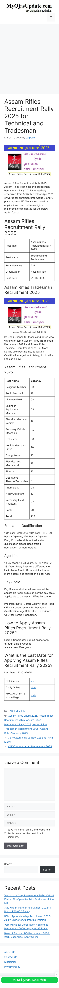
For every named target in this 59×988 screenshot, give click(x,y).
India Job (19, 711)
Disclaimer (10, 961)
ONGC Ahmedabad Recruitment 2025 (30, 746)
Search (8, 864)
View (34, 681)
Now (33, 687)
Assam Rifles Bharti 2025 (22, 715)
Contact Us (10, 957)
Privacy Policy (12, 966)
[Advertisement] (29, 57)
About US (9, 952)
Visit (33, 695)
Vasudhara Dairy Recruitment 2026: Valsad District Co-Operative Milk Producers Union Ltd (29, 899)
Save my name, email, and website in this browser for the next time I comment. (29, 833)
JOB (10, 711)
